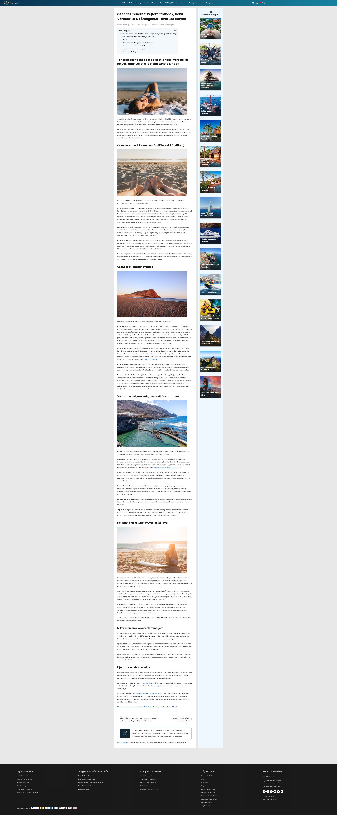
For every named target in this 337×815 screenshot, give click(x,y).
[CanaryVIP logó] (12, 2)
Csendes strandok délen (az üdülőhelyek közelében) (138, 37)
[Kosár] (257, 3)
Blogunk (125, 743)
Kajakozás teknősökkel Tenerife (150, 789)
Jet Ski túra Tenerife (146, 776)
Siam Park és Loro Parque (86, 786)
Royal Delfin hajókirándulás (86, 776)
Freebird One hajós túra (24, 779)
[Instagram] (264, 791)
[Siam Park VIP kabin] (210, 131)
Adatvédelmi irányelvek (209, 799)
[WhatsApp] (267, 791)
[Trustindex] (282, 791)
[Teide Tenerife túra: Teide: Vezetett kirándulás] (210, 387)
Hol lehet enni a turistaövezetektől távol (135, 46)
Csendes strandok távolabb (131, 40)
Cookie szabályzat (207, 802)
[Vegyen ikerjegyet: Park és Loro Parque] (210, 310)
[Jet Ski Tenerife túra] (210, 284)
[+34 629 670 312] (264, 776)
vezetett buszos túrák (150, 683)
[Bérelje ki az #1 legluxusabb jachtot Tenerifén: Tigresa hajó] (210, 233)
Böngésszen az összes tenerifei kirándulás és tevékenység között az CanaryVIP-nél (147, 707)
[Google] (278, 791)
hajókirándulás (141, 694)
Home (119, 743)
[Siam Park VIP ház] (210, 156)
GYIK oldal (204, 782)
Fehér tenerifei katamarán (86, 779)
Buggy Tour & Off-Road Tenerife (27, 792)
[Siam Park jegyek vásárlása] (210, 28)
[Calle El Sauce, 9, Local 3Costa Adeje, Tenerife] (264, 781)
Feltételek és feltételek (209, 796)
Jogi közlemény (206, 806)
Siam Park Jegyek (22, 786)
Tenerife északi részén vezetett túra (168, 468)
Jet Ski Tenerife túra (23, 776)
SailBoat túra (144, 786)
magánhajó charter (156, 694)
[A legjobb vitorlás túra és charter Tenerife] (210, 207)
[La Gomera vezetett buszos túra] (210, 361)
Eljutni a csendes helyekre (131, 52)
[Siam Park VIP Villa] (210, 182)
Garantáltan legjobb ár (208, 792)
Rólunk (203, 779)
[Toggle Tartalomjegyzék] (174, 30)
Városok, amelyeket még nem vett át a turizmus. (138, 43)
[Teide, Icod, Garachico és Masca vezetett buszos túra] (210, 335)
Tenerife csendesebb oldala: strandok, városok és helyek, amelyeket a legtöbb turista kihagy (148, 34)
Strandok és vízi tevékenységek (163, 25)
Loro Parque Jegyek (23, 782)
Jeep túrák (159, 686)
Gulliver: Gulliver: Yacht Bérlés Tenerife (90, 782)
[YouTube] (274, 791)
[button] (148, 3)
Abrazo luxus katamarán (148, 782)
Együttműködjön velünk (208, 789)
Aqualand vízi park (84, 789)
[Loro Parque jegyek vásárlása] (210, 54)
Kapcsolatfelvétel (207, 776)
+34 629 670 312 (271, 776)
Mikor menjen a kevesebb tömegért (134, 49)
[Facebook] (271, 791)
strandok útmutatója (150, 359)
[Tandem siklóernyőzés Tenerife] (210, 259)
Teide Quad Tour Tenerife (25, 789)
